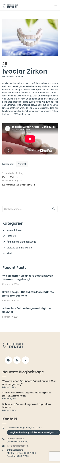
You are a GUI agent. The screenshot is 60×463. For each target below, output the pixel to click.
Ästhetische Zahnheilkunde (21, 241)
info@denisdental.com (17, 446)
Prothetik (22, 164)
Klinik (10, 253)
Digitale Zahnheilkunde (19, 247)
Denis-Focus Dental (14, 76)
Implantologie (14, 230)
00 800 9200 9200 (15, 438)
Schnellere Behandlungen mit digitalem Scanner (26, 405)
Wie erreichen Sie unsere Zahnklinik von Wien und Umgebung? (27, 277)
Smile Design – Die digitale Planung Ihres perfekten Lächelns (26, 394)
